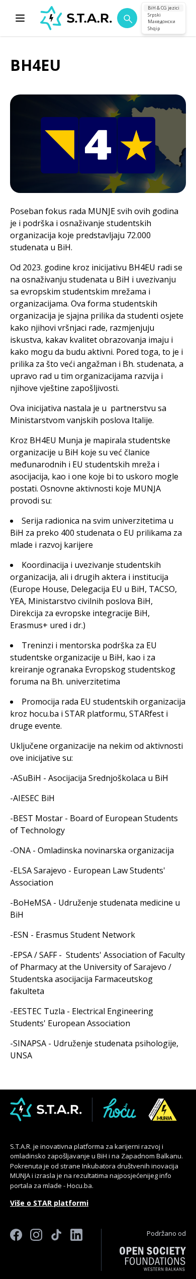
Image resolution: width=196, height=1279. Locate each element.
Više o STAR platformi (49, 1203)
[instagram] (36, 1250)
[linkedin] (76, 1250)
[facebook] (16, 1250)
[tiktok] (56, 1250)
